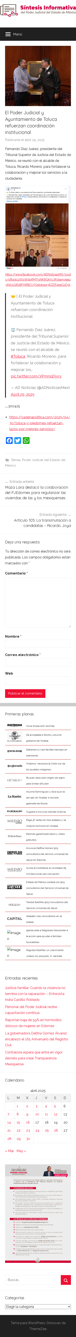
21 (9, 1130)
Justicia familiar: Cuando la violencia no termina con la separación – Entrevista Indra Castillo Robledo (35, 994)
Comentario (16, 573)
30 (28, 1139)
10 (37, 1114)
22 (18, 1130)
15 (18, 1122)
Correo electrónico (23, 655)
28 (9, 1139)
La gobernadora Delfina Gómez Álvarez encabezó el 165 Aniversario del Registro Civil (36, 1039)
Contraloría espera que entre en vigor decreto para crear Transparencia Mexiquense (33, 1058)
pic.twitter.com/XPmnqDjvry (36, 376)
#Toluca (18, 356)
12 (55, 1114)
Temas (15, 460)
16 (28, 1122)
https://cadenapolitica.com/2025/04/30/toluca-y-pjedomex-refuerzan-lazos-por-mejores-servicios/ (39, 423)
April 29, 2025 (22, 394)
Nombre (13, 636)
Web (9, 673)
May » (21, 1151)
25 (47, 1130)
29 (19, 1139)
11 (46, 1114)
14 (9, 1122)
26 (56, 1130)
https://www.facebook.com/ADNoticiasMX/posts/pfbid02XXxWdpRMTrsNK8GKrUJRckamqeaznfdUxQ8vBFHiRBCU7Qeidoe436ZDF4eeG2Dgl (38, 279)
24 (37, 1130)
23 (28, 1130)
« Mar (9, 1151)
